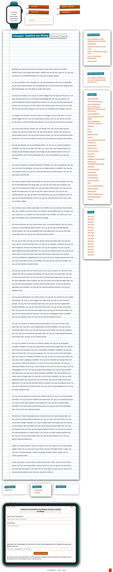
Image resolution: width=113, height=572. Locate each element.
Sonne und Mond (93, 180)
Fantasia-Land (92, 148)
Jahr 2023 (90, 246)
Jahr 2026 (90, 255)
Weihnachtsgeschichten (95, 194)
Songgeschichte (92, 178)
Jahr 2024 (90, 249)
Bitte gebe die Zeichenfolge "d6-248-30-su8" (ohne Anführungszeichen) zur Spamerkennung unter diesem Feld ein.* (39, 545)
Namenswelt (38, 490)
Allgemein (90, 126)
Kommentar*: (11, 523)
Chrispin (37, 492)
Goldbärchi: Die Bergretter (96, 159)
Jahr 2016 (90, 227)
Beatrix (89, 132)
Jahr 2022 (90, 244)
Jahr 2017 (90, 230)
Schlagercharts (92, 175)
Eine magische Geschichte (96, 140)
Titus (88, 183)
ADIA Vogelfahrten (93, 114)
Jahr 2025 (90, 252)
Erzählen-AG (91, 143)
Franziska (90, 154)
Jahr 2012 (90, 216)
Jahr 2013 (90, 219)
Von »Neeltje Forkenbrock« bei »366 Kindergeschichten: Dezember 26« (96, 80)
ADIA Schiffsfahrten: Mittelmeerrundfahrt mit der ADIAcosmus (96, 109)
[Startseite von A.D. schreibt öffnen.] (13, 9)
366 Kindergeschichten (94, 101)
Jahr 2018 (90, 233)
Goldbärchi (91, 156)
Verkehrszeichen (92, 189)
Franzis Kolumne (93, 151)
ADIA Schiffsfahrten (93, 104)
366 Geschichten (93, 99)
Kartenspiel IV (92, 61)
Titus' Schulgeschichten (95, 186)
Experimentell (91, 145)
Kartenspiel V (91, 44)
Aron (88, 129)
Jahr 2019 (90, 235)
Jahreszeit (90, 167)
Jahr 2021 (90, 241)
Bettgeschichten (92, 134)
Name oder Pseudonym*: (15, 516)
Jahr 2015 (90, 224)
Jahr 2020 (90, 238)
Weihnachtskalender (94, 197)
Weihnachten (91, 191)
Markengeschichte (93, 169)
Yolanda (90, 199)
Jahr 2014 (90, 222)
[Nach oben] (110, 570)
